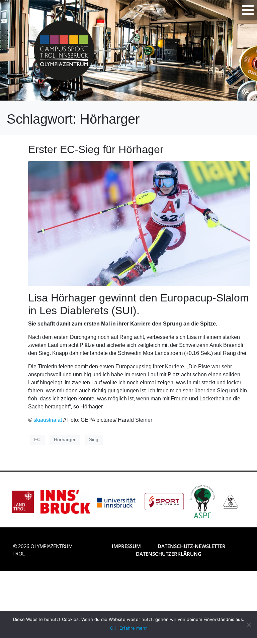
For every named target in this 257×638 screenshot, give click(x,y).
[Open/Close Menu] (248, 10)
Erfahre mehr (133, 628)
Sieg (93, 439)
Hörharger (65, 439)
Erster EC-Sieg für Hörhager (96, 149)
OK (113, 628)
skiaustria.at (47, 420)
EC (37, 439)
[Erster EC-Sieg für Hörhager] (139, 223)
